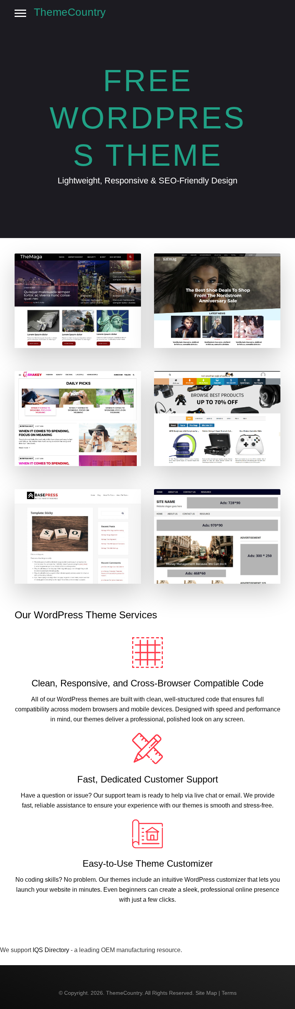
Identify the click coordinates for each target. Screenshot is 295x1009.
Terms (229, 993)
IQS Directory (51, 950)
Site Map (206, 993)
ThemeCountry (70, 12)
